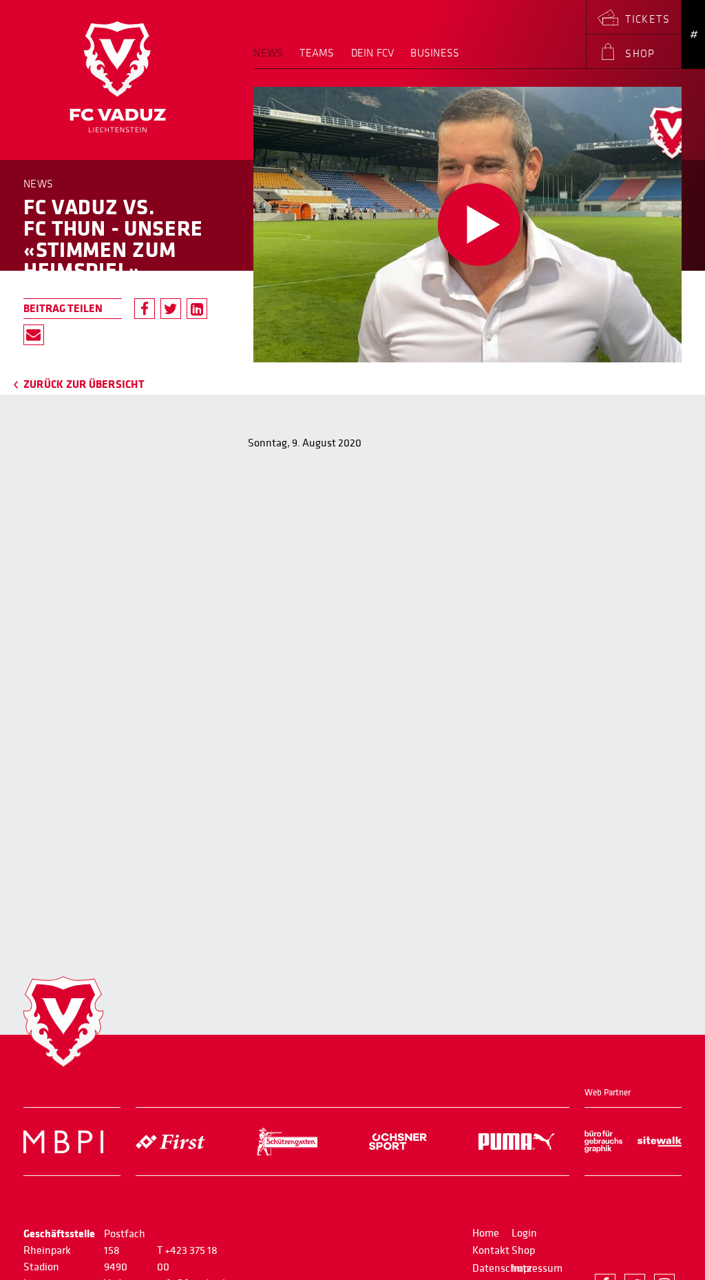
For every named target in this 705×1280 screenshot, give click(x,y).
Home (485, 1233)
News (268, 53)
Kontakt (490, 1250)
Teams (316, 53)
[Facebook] (144, 308)
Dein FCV (372, 53)
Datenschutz (502, 1268)
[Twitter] (170, 308)
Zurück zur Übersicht (84, 384)
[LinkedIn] (197, 308)
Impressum (537, 1268)
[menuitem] (272, 58)
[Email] (33, 334)
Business (434, 53)
